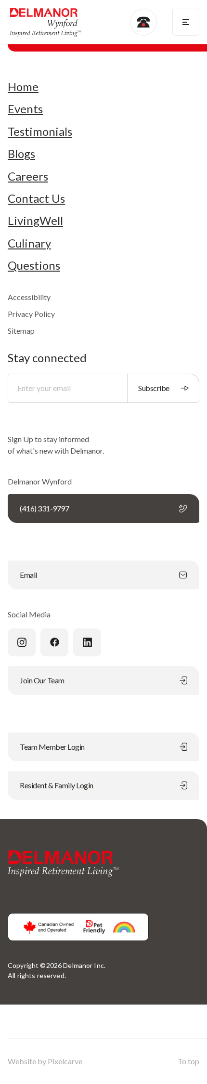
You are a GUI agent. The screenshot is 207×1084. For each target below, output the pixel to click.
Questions (34, 265)
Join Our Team (42, 680)
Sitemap (21, 330)
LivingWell (35, 220)
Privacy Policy (31, 313)
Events (25, 109)
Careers (28, 176)
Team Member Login (52, 746)
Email (28, 574)
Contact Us (36, 198)
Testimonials (40, 131)
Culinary (29, 243)
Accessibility (29, 296)
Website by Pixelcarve (45, 1061)
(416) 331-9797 (44, 508)
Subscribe (153, 387)
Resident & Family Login (56, 785)
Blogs (21, 153)
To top (188, 1061)
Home (23, 86)
